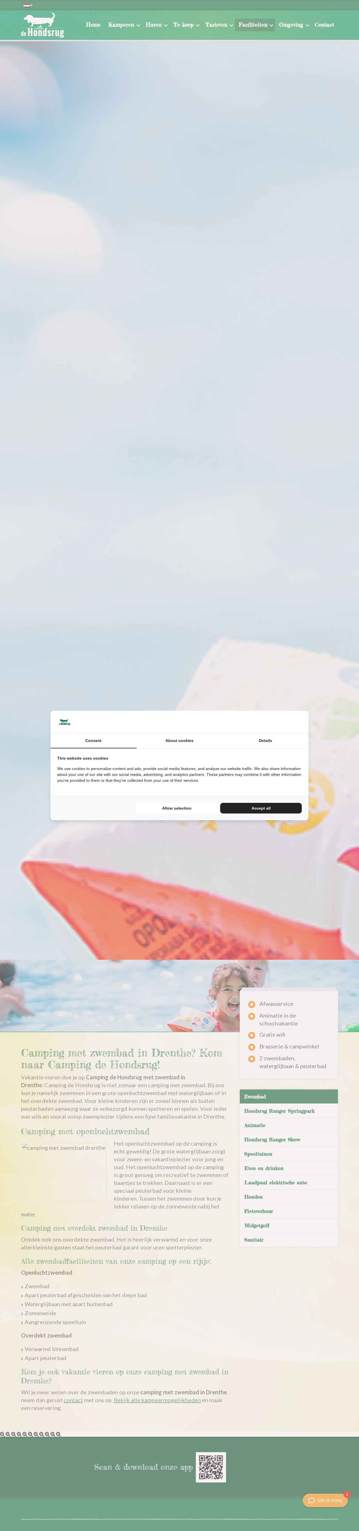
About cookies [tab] (179, 740)
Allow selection (177, 808)
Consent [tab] (93, 740)
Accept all (261, 808)
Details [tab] (265, 740)
